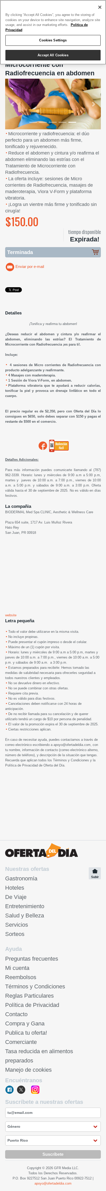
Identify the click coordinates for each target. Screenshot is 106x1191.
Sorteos (14, 934)
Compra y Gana (25, 1023)
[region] (53, 32)
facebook (9, 1090)
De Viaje (15, 897)
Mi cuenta (17, 968)
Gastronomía (21, 878)
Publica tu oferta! (26, 1033)
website (10, 615)
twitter (23, 1090)
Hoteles (14, 888)
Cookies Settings (53, 40)
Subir (95, 877)
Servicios (16, 925)
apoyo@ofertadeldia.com (72, 745)
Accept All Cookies (53, 55)
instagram (35, 1090)
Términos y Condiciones (71, 760)
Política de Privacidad (21, 765)
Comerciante (21, 1042)
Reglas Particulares (29, 996)
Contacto (16, 1014)
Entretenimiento (24, 906)
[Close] (99, 7)
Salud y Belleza (24, 915)
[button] (12, 104)
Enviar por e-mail (29, 267)
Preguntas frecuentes (31, 958)
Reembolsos (20, 977)
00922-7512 (83, 1178)
